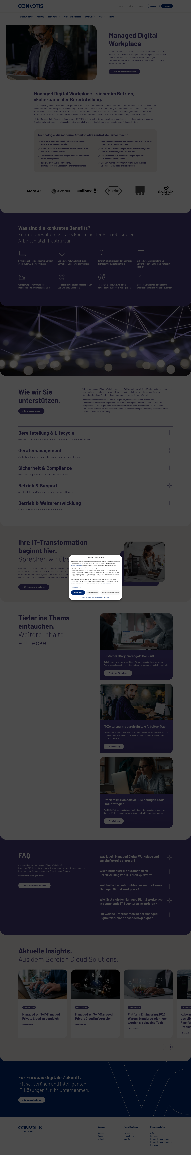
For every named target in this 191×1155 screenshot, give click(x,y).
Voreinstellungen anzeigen (110, 592)
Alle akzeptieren (78, 592)
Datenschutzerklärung (76, 565)
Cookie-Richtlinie (86, 597)
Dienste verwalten (76, 587)
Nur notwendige (92, 592)
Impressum (106, 597)
